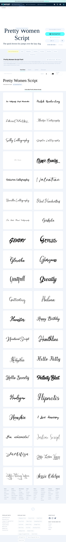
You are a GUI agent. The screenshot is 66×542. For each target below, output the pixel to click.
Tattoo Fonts (29, 521)
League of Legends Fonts (24, 534)
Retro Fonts (21, 527)
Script (22, 51)
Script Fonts (39, 518)
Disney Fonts (21, 540)
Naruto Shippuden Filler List (33, 537)
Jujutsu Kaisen (5, 524)
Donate (59, 59)
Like (53, 40)
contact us (46, 1)
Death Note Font (6, 517)
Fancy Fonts (21, 521)
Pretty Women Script (36, 61)
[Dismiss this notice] (64, 1)
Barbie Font (4, 528)
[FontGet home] (5, 4)
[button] (54, 4)
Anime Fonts (34, 534)
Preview (57, 72)
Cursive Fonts (31, 518)
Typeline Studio (51, 59)
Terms (49, 525)
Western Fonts (30, 530)
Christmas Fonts (36, 527)
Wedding (35, 51)
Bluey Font (4, 526)
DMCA (49, 529)
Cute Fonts (21, 524)
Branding (49, 51)
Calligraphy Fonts (22, 518)
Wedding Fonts (22, 530)
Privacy (50, 524)
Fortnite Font (5, 530)
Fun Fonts (28, 527)
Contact (50, 527)
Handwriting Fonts (38, 521)
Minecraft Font (5, 519)
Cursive (55, 51)
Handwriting (32, 54)
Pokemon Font (5, 523)
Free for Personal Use (13, 51)
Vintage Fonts (37, 524)
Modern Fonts (28, 524)
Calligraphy (28, 51)
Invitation (42, 51)
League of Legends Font (7, 521)
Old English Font (22, 537)
